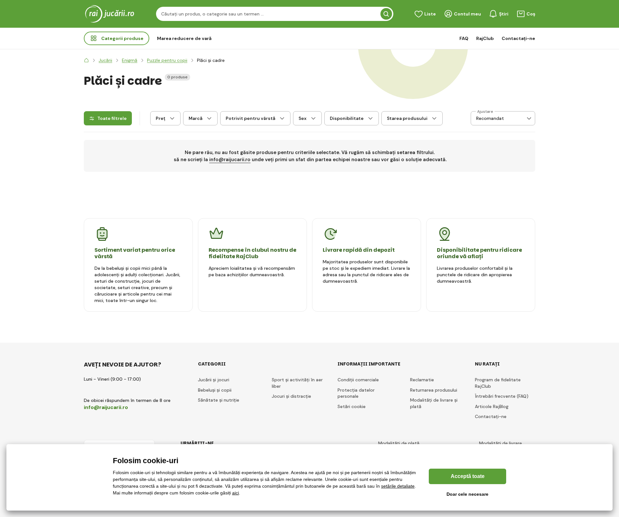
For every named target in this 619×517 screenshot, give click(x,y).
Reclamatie (422, 380)
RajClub (485, 38)
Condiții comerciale (358, 380)
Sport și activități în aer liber (297, 383)
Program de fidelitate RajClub (498, 383)
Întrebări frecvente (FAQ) (501, 396)
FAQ (463, 38)
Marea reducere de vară (184, 38)
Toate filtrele (112, 118)
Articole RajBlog (491, 406)
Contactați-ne (518, 38)
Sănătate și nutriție (218, 400)
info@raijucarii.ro (230, 159)
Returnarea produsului (433, 390)
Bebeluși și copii (214, 390)
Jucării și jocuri (213, 380)
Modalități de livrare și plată (433, 403)
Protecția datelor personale (356, 393)
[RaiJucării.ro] (86, 60)
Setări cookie (352, 406)
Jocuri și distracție (291, 396)
